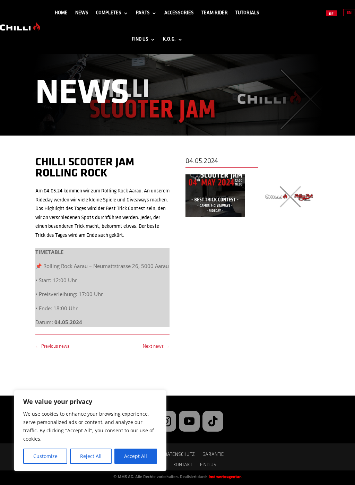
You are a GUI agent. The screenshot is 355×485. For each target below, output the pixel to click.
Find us (140, 39)
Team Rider (214, 13)
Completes (108, 13)
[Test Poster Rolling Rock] (215, 216)
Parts (143, 13)
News (81, 13)
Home (61, 13)
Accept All (135, 456)
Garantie (213, 454)
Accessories (179, 13)
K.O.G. (169, 39)
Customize (45, 456)
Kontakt (182, 465)
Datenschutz (179, 454)
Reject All (91, 456)
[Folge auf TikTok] (212, 421)
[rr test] (290, 216)
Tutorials (247, 13)
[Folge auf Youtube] (189, 421)
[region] (90, 430)
